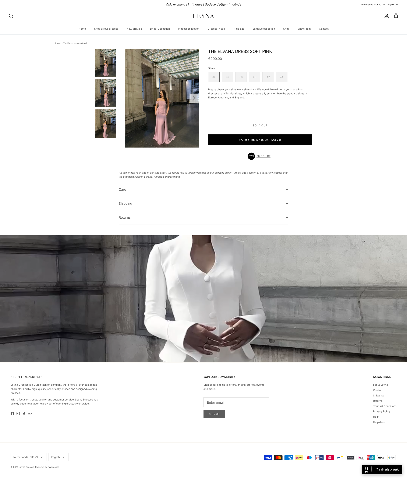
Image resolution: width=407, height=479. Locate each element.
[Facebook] (12, 413)
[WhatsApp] (30, 413)
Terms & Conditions (384, 406)
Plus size (239, 28)
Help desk (379, 422)
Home (82, 28)
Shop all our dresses (106, 28)
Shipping (125, 204)
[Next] (194, 98)
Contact (324, 28)
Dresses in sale (217, 28)
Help (376, 416)
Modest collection (188, 28)
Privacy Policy (381, 411)
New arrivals (134, 28)
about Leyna (380, 384)
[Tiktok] (24, 413)
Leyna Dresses (26, 467)
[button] (260, 156)
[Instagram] (18, 413)
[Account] (385, 15)
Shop (286, 28)
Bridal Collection (160, 28)
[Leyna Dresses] (203, 16)
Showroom (304, 28)
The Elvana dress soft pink (75, 43)
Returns (125, 217)
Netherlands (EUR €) (371, 4)
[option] (162, 98)
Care (122, 190)
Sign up (214, 414)
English (390, 4)
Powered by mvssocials (47, 467)
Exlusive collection (264, 28)
